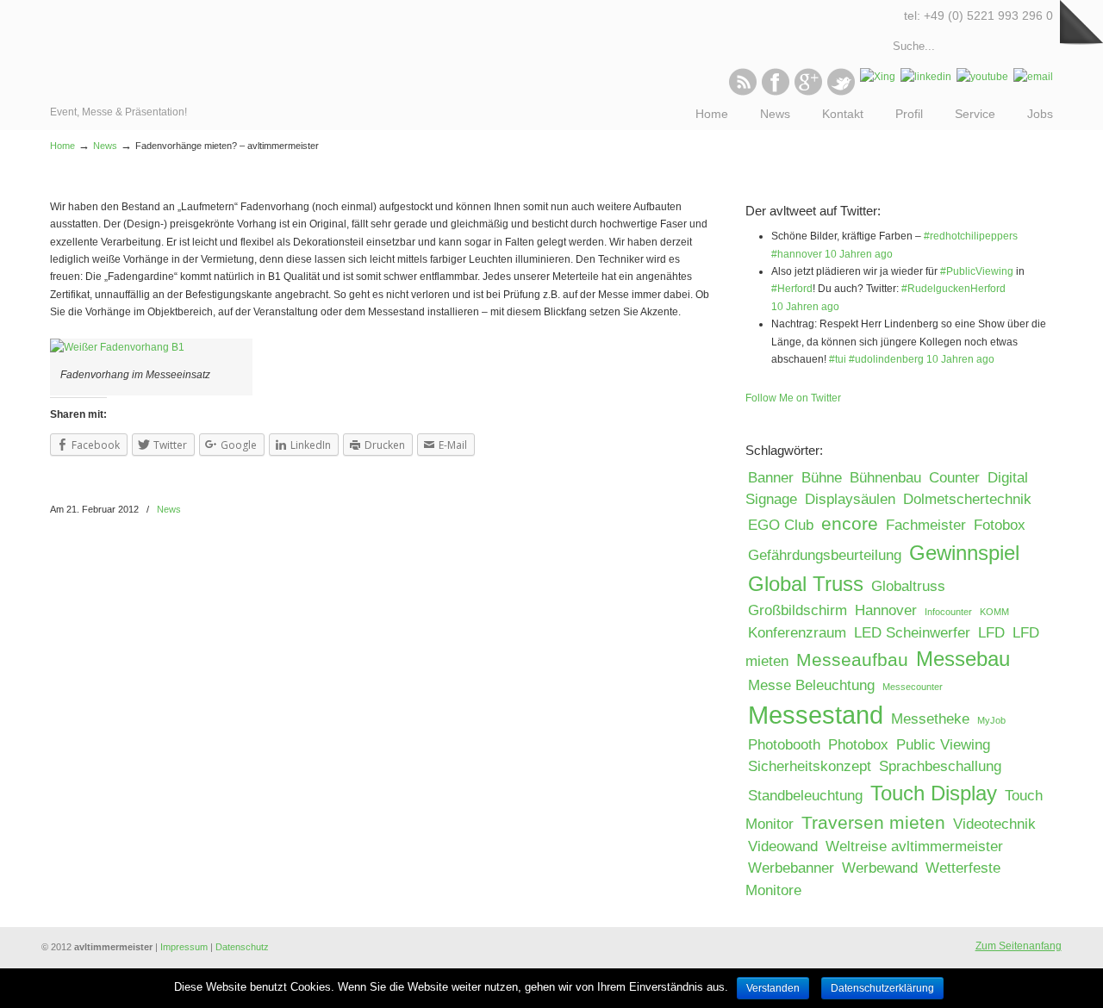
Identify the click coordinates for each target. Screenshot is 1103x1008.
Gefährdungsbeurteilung (824, 555)
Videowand (783, 846)
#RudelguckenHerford (953, 289)
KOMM (994, 612)
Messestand (815, 714)
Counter (954, 478)
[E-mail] (1033, 77)
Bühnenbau (885, 478)
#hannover (796, 254)
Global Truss (805, 583)
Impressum (184, 947)
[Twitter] (841, 92)
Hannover (886, 610)
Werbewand (880, 868)
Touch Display (933, 793)
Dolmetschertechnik (967, 499)
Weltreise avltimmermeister (914, 846)
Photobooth (784, 745)
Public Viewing (943, 745)
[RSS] (743, 92)
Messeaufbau (852, 659)
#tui (837, 359)
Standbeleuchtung (805, 795)
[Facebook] (775, 92)
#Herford (792, 289)
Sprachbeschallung (940, 766)
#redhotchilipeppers (971, 236)
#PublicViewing (976, 271)
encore (849, 523)
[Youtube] (982, 77)
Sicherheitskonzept (809, 766)
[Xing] (877, 77)
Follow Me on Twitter (793, 398)
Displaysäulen (850, 499)
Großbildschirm (797, 610)
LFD (991, 633)
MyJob (991, 720)
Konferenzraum (797, 633)
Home (62, 145)
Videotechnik (994, 824)
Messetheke (930, 719)
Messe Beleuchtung (811, 685)
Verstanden (773, 988)
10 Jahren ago (859, 254)
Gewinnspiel (964, 552)
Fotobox (999, 525)
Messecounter (912, 686)
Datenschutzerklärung (882, 988)
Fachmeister (926, 525)
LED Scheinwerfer (912, 633)
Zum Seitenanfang (1018, 946)
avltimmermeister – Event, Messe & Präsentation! (125, 51)
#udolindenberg (886, 359)
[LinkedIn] (925, 77)
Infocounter (948, 612)
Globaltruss (908, 586)
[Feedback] (13, 280)
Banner (771, 478)
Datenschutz (242, 947)
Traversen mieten (873, 822)
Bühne (821, 478)
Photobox (858, 745)
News (105, 145)
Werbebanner (791, 868)
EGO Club (780, 525)
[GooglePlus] (808, 92)
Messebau (963, 658)
